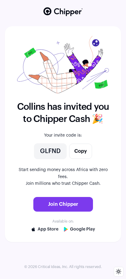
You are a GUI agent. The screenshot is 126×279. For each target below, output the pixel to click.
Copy (80, 151)
